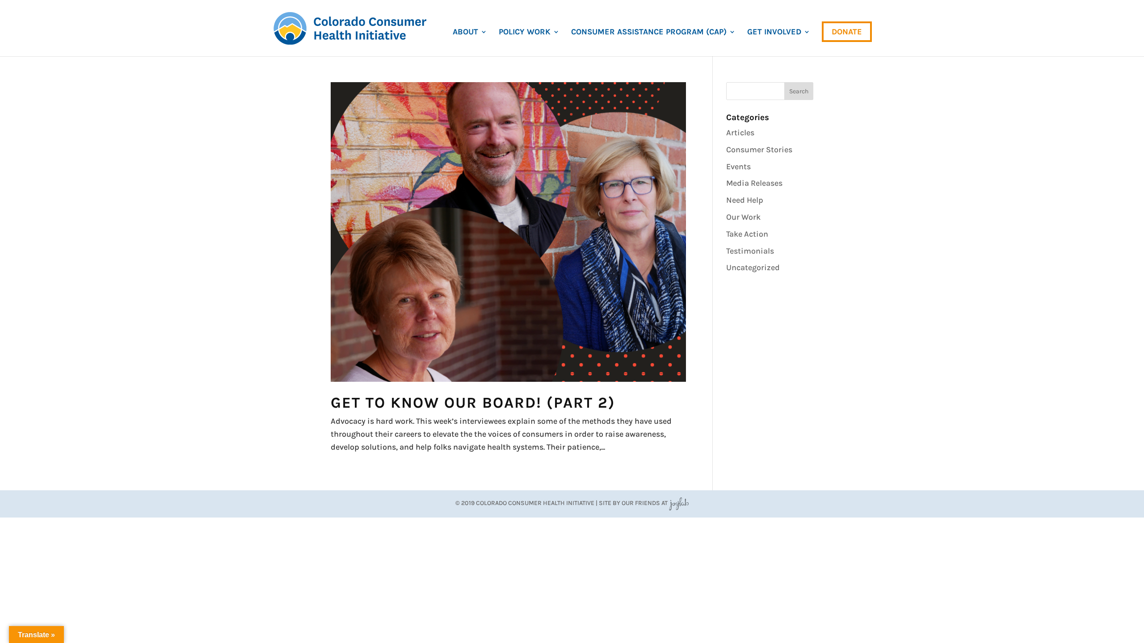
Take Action (747, 234)
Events (738, 166)
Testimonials (750, 251)
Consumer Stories (759, 149)
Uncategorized (753, 267)
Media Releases (754, 183)
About (465, 33)
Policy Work (525, 33)
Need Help (744, 200)
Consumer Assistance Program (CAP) (649, 33)
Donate (847, 32)
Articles (740, 133)
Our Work (743, 217)
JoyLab (679, 503)
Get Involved (774, 33)
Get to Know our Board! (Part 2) (473, 403)
